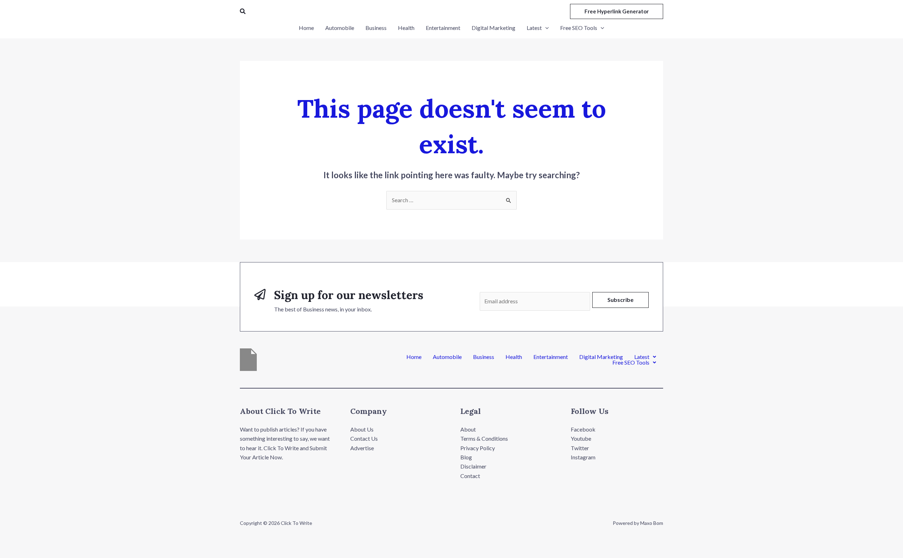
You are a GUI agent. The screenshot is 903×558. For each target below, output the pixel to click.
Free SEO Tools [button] (630, 362)
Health (513, 357)
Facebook (583, 429)
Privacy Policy (477, 448)
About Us (362, 429)
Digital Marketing (601, 357)
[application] (545, 28)
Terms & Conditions (484, 438)
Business (483, 357)
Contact (470, 475)
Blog (466, 457)
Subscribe (620, 299)
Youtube (581, 438)
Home (414, 357)
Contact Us (364, 438)
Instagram (583, 457)
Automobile (447, 357)
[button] (243, 11)
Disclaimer (473, 466)
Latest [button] (641, 357)
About (468, 429)
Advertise (362, 448)
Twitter (580, 448)
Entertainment (550, 357)
